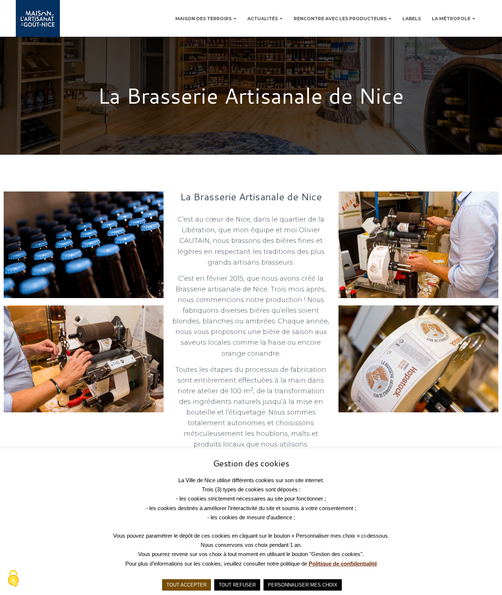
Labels (411, 18)
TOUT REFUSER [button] (237, 585)
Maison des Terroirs (204, 18)
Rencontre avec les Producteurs (341, 18)
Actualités (263, 18)
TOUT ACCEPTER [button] (186, 585)
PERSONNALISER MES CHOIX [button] (302, 585)
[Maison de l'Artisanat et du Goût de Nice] (38, 18)
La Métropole (451, 18)
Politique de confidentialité (343, 563)
